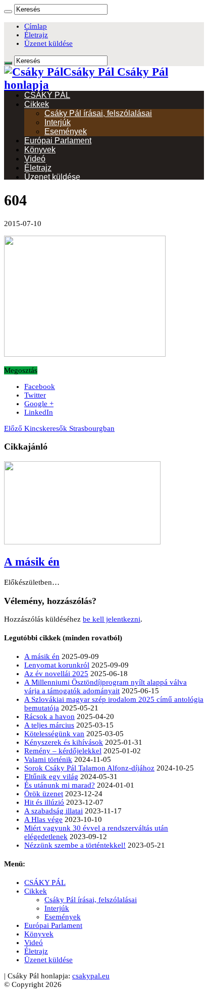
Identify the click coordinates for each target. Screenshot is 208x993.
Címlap (35, 26)
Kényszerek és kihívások (63, 742)
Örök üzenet (43, 794)
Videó (34, 158)
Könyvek (40, 149)
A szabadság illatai (53, 811)
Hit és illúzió (44, 802)
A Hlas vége (43, 819)
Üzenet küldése (48, 43)
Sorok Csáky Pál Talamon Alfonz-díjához (89, 768)
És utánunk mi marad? (59, 785)
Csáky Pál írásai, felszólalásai (98, 113)
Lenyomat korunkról (56, 665)
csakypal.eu (91, 976)
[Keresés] (8, 11)
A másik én (32, 562)
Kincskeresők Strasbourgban (59, 428)
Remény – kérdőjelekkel (62, 751)
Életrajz (36, 35)
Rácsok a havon (49, 716)
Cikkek (36, 104)
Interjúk (57, 122)
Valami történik (48, 759)
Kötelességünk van (54, 734)
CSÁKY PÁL (47, 95)
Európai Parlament (57, 140)
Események (65, 131)
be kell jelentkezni (111, 619)
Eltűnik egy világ (51, 777)
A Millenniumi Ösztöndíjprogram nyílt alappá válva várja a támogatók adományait (105, 686)
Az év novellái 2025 (56, 674)
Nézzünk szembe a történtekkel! (75, 845)
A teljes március (49, 725)
